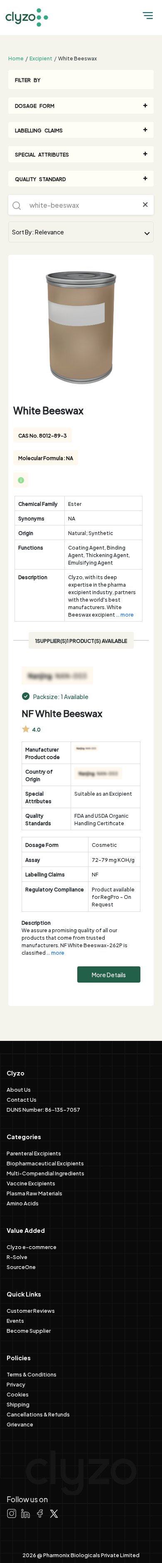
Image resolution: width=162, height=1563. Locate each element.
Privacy (16, 1384)
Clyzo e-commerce (31, 1246)
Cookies (18, 1394)
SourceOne (21, 1266)
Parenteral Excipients (34, 1152)
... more (125, 614)
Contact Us (22, 1099)
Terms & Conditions (31, 1374)
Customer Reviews (31, 1310)
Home (16, 58)
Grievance (20, 1424)
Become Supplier (29, 1330)
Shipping (18, 1404)
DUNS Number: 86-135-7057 (43, 1109)
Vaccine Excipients (31, 1182)
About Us (19, 1089)
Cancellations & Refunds (38, 1414)
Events (15, 1320)
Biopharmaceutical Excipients (45, 1162)
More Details (109, 974)
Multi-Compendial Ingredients (45, 1172)
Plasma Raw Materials (34, 1192)
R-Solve (17, 1256)
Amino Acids (23, 1202)
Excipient (40, 58)
